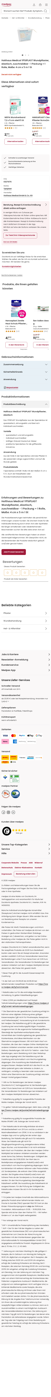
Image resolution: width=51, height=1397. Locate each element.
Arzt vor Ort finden (10, 242)
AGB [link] (31, 862)
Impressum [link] (6, 874)
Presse (24, 862)
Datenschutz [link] (7, 867)
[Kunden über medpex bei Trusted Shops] (15, 831)
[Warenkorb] (40, 4)
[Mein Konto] (34, 4)
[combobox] (25, 11)
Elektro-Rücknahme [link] (24, 867)
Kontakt (38, 867)
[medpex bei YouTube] (13, 812)
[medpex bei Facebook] (3, 812)
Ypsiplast (8, 189)
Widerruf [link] (38, 862)
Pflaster (48, 18)
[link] (5, 794)
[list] (25, 35)
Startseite (4, 18)
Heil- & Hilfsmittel (18, 18)
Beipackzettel (12, 387)
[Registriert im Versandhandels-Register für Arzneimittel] (14, 778)
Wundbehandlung (35, 18)
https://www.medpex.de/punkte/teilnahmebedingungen (25, 1110)
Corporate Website (10, 862)
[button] (20, 235)
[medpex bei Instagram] (8, 812)
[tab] (22, 55)
